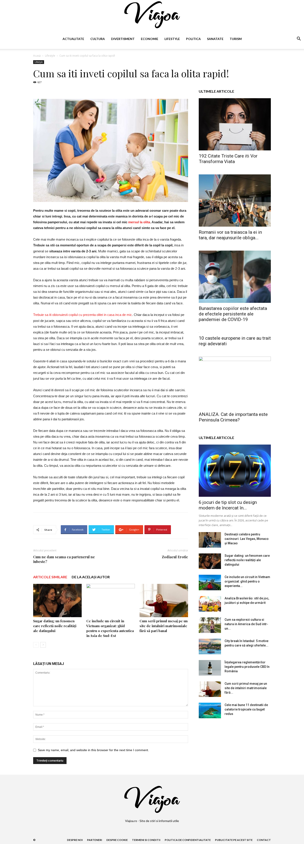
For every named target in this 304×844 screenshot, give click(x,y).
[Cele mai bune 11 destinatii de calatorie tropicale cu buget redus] (210, 710)
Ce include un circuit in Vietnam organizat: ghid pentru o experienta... (247, 581)
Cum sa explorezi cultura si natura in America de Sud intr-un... (246, 624)
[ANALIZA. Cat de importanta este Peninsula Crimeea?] (235, 383)
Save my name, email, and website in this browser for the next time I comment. (93, 750)
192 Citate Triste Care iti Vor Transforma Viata (228, 158)
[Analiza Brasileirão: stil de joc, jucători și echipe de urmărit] (210, 604)
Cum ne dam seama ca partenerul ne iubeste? (64, 559)
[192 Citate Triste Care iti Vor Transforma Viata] (235, 124)
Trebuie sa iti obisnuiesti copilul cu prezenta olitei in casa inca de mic (82, 315)
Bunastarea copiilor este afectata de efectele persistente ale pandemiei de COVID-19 (233, 314)
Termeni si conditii (146, 840)
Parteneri (94, 840)
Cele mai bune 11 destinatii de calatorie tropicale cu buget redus (246, 709)
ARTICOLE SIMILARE (50, 577)
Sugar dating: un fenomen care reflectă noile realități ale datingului (54, 626)
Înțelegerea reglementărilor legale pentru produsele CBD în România (247, 666)
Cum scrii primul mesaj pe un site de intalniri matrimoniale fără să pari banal (164, 626)
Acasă (37, 56)
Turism (236, 39)
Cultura (97, 39)
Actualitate (73, 39)
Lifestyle (172, 39)
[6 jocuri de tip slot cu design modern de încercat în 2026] (235, 471)
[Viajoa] (152, 14)
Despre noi (75, 840)
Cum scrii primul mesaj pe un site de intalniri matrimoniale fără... (246, 688)
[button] (298, 39)
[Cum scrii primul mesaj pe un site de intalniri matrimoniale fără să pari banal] (164, 600)
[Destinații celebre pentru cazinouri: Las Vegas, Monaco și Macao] (210, 540)
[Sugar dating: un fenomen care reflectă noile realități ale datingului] (57, 600)
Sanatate (215, 39)
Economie (149, 39)
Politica (193, 39)
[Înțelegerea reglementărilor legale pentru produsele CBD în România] (210, 668)
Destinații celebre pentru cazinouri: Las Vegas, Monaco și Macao (247, 539)
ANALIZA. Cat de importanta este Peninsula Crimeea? (233, 417)
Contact (264, 840)
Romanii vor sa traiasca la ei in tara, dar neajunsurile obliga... (230, 234)
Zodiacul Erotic (175, 557)
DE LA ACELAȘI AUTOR (91, 577)
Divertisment (123, 39)
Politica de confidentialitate (188, 840)
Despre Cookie (117, 840)
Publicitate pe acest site (234, 840)
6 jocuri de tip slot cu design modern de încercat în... (228, 505)
